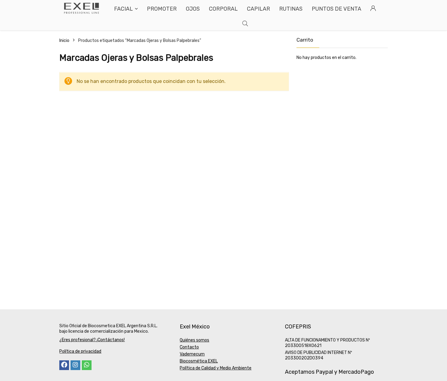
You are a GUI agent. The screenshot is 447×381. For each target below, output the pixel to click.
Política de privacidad (80, 351)
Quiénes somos (194, 340)
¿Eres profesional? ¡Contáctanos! (92, 339)
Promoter (162, 8)
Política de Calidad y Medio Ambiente (215, 368)
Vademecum (192, 354)
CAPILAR (258, 8)
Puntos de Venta (336, 8)
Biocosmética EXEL (199, 361)
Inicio (64, 40)
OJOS (193, 8)
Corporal (223, 8)
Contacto (189, 347)
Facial (123, 8)
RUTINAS (291, 8)
